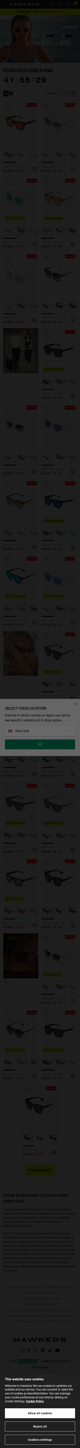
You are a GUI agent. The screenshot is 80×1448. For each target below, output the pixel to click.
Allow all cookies (40, 1413)
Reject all (40, 1426)
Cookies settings (40, 1439)
